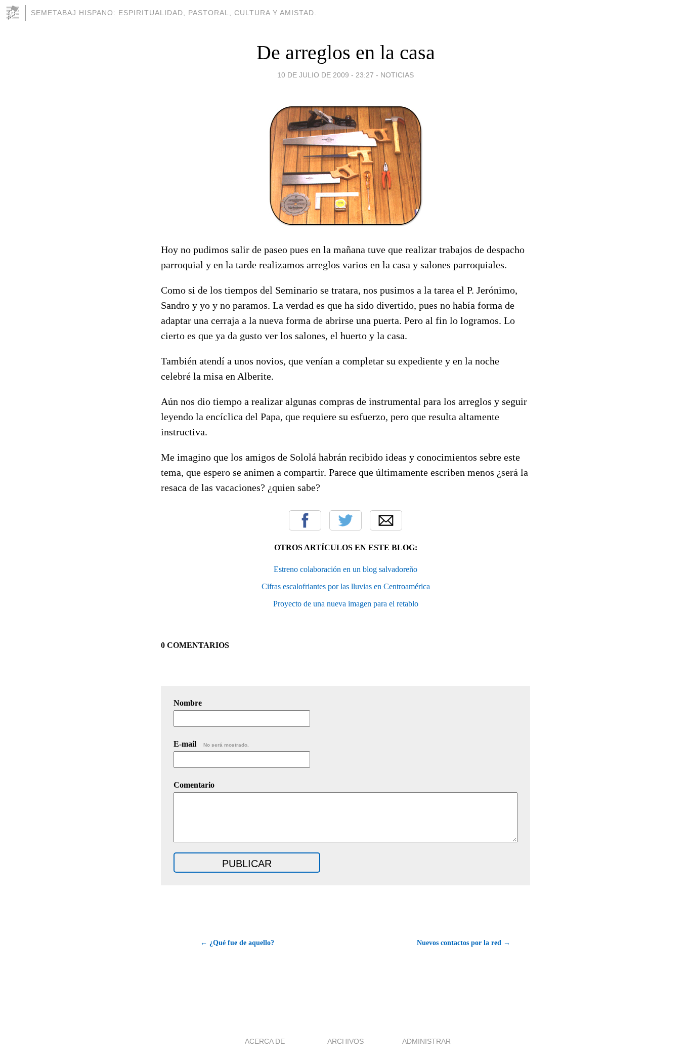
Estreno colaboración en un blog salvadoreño (345, 569)
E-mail (211, 744)
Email (386, 520)
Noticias (397, 75)
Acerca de (265, 1041)
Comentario (194, 785)
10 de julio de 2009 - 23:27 (325, 75)
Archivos (345, 1041)
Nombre (188, 703)
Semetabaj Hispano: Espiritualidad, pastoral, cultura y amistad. (174, 13)
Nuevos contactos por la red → (463, 943)
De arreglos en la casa (345, 52)
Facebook (305, 520)
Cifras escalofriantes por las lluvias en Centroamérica (346, 586)
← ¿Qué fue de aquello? (237, 943)
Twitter (345, 520)
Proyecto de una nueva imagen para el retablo (345, 603)
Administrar (426, 1041)
